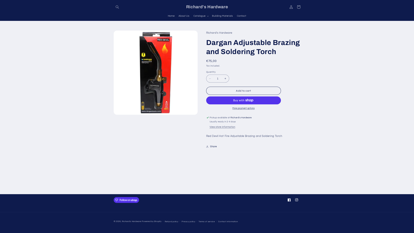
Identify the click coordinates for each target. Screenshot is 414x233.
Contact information (228, 221)
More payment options (243, 108)
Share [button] (213, 146)
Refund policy (171, 221)
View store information (222, 127)
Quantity (211, 72)
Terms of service (207, 221)
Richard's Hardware (131, 221)
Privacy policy (188, 221)
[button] (117, 7)
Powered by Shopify (151, 221)
